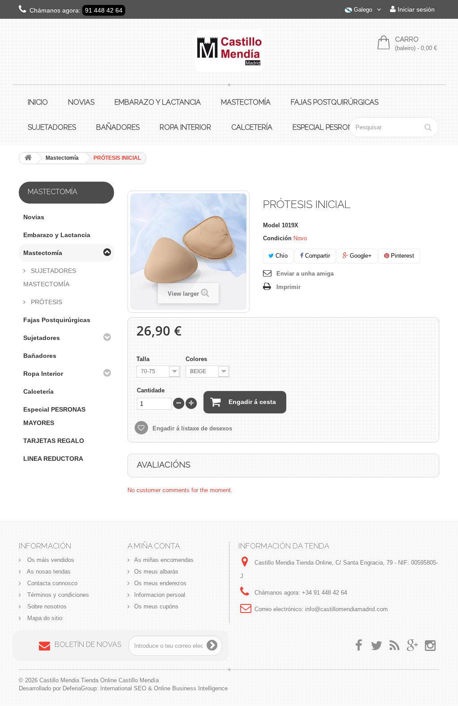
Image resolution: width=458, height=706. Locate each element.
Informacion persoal (159, 594)
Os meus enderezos (160, 583)
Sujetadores (52, 127)
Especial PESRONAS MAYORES (54, 416)
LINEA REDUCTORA (53, 458)
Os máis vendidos (49, 560)
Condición (277, 238)
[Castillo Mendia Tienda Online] (229, 51)
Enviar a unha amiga (305, 273)
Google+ (360, 255)
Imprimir (288, 287)
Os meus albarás (156, 571)
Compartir (316, 255)
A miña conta (153, 545)
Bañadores (118, 127)
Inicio (38, 102)
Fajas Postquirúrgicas (334, 102)
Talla (143, 359)
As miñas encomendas (164, 560)
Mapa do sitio (43, 618)
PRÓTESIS (45, 302)
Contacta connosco (51, 583)
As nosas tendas (48, 571)
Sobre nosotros (46, 606)
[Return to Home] (28, 158)
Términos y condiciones (57, 594)
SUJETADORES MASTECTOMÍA (49, 277)
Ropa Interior (185, 127)
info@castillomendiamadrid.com (346, 609)
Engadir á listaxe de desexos (191, 428)
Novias (81, 102)
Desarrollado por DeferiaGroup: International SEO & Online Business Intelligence (123, 688)
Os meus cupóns (156, 606)
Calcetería (251, 127)
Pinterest (401, 255)
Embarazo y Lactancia (157, 102)
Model (271, 225)
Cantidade (151, 390)
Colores (197, 359)
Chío (281, 255)
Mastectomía (246, 102)
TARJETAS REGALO (53, 440)
